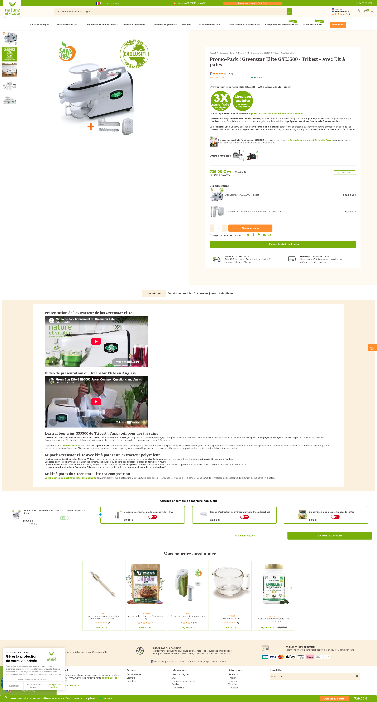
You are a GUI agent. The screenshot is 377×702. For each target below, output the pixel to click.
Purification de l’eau (210, 24)
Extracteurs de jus (67, 24)
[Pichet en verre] (231, 584)
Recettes (131, 681)
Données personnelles (183, 681)
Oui (63, 518)
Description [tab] (154, 293)
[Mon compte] (372, 12)
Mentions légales (180, 674)
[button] (290, 589)
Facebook (233, 674)
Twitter (232, 677)
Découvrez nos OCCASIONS (252, 3)
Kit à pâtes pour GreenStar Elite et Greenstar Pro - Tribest (253, 211)
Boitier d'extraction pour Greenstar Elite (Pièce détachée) (240, 512)
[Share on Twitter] (248, 235)
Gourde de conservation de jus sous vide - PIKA (148, 512)
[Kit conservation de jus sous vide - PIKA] (188, 584)
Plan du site (178, 687)
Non (154, 517)
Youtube (232, 684)
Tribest (222, 77)
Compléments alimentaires (281, 24)
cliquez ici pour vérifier (215, 661)
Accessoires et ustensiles (243, 24)
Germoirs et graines (164, 24)
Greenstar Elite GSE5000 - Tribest (241, 195)
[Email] (264, 235)
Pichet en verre (231, 618)
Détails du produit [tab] (179, 293)
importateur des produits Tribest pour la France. (276, 113)
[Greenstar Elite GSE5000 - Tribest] (217, 195)
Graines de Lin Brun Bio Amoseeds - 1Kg (146, 617)
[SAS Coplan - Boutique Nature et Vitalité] (18, 9)
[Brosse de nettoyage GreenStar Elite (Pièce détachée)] (103, 584)
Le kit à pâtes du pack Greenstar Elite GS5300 (70, 478)
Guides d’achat (134, 674)
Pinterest (233, 687)
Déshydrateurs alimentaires (100, 24)
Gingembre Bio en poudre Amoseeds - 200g (331, 512)
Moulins (186, 24)
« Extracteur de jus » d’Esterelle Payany (311, 140)
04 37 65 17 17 (365, 3)
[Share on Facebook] (253, 235)
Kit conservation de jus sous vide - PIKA (188, 617)
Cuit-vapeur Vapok (38, 24)
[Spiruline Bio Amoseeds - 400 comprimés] (274, 584)
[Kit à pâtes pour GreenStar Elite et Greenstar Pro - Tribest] (217, 211)
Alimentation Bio (313, 24)
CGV (174, 677)
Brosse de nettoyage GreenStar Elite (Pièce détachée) (103, 617)
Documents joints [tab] (205, 293)
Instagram (233, 681)
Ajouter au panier (330, 535)
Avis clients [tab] (226, 293)
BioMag (131, 677)
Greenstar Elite (68, 445)
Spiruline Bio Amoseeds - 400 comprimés (274, 620)
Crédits (175, 684)
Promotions (338, 24)
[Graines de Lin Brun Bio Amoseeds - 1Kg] (145, 584)
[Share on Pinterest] (259, 235)
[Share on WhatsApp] (269, 235)
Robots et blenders (134, 24)
